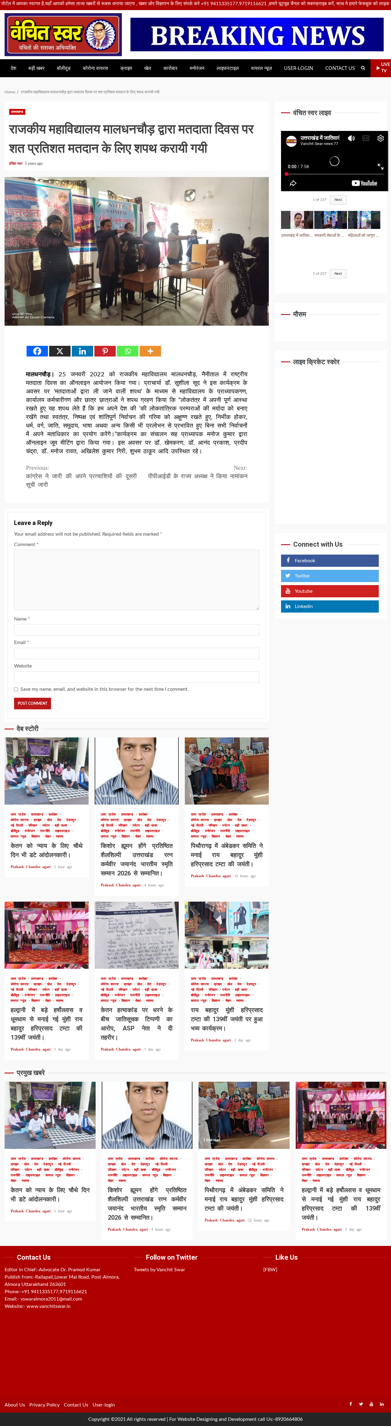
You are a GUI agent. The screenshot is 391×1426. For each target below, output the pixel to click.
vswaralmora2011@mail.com (51, 1299)
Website (23, 666)
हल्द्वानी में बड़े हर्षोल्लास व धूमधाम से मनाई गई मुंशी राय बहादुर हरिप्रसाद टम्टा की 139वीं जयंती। (47, 935)
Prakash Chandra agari (32, 867)
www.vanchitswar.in (49, 1306)
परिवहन (33, 825)
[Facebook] (37, 351)
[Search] (363, 68)
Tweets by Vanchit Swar (159, 1269)
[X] (60, 351)
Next (338, 200)
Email (21, 642)
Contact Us (340, 68)
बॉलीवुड (64, 68)
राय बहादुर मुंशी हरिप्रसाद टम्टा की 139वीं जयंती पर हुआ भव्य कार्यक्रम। (227, 935)
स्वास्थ (59, 836)
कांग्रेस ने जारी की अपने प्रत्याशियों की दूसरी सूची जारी (81, 476)
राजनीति (46, 831)
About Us (15, 1404)
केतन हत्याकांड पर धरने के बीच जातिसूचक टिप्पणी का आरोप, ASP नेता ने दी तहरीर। (137, 935)
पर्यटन (47, 825)
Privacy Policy (44, 1404)
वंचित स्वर (16, 163)
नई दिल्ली (18, 825)
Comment (26, 544)
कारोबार (170, 68)
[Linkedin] (82, 351)
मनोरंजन (197, 68)
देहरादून (72, 820)
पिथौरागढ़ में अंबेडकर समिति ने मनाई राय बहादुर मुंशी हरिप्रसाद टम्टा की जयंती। (227, 771)
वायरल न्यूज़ (261, 68)
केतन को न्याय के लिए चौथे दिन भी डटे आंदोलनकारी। (47, 771)
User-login (298, 68)
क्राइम (126, 68)
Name (22, 619)
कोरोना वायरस (95, 68)
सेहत (49, 836)
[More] (150, 351)
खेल (147, 68)
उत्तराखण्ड (17, 112)
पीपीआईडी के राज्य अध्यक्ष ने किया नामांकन (197, 472)
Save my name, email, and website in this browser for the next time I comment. (104, 689)
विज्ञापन (36, 836)
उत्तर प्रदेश (19, 814)
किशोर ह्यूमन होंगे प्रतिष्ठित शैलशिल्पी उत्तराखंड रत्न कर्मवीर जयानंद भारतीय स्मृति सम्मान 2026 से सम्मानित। (137, 771)
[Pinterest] (105, 351)
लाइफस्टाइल (228, 68)
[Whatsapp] (127, 351)
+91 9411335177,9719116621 (54, 1291)
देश (13, 68)
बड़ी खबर (36, 68)
